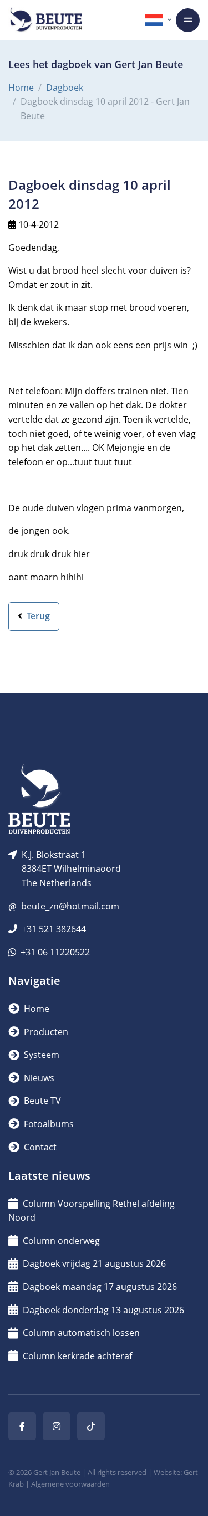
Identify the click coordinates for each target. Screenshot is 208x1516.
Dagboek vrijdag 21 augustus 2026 (94, 1263)
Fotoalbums (48, 1124)
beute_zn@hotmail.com (70, 906)
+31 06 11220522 (55, 952)
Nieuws (38, 1078)
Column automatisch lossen (81, 1333)
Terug (37, 616)
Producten (45, 1032)
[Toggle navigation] (188, 20)
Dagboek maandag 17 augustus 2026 (100, 1287)
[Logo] (46, 19)
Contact (39, 1147)
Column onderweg (61, 1241)
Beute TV (41, 1100)
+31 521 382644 (54, 929)
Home (21, 87)
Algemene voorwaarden (70, 1484)
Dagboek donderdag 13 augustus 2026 (103, 1310)
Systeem (40, 1055)
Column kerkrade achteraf (77, 1356)
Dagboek (64, 87)
